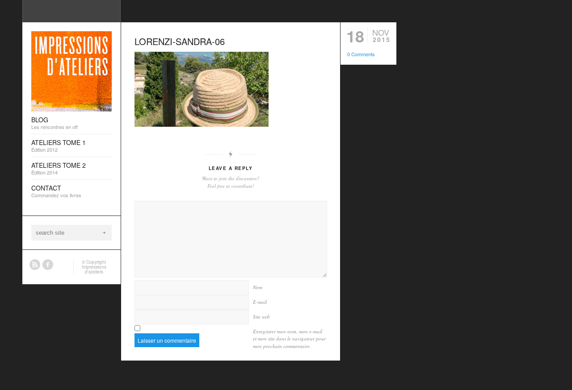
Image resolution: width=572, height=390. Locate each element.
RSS (35, 264)
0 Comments (361, 54)
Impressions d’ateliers (94, 269)
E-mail (260, 302)
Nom (257, 287)
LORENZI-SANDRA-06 (180, 41)
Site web (261, 316)
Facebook (48, 264)
